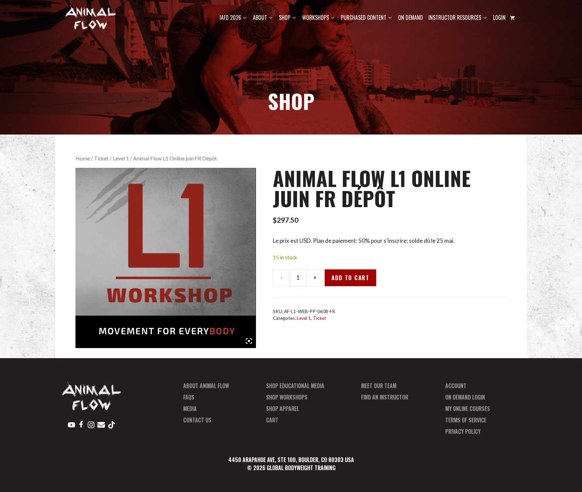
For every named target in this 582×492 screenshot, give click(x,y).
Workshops (315, 17)
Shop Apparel (282, 409)
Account (455, 386)
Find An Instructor (384, 397)
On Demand (410, 17)
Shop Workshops (287, 397)
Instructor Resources (454, 17)
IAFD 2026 (230, 17)
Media (190, 409)
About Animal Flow (206, 386)
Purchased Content (363, 17)
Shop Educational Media (295, 386)
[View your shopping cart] (512, 17)
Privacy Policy (463, 431)
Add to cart (350, 277)
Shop (284, 17)
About (260, 17)
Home (82, 158)
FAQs (188, 397)
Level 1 (121, 158)
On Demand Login (465, 397)
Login (499, 17)
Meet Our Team (378, 386)
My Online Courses (467, 409)
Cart (272, 420)
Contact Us (197, 420)
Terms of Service (465, 420)
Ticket (101, 158)
